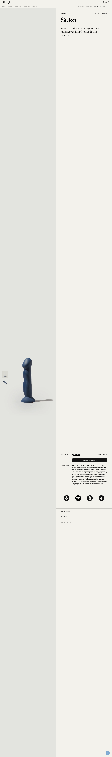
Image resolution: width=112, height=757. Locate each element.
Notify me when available (90, 460)
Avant (63, 13)
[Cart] (109, 2)
